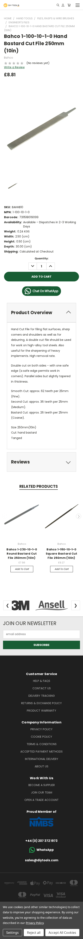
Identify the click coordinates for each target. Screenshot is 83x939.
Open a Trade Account (41, 800)
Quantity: (42, 258)
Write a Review (14, 67)
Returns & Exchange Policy (41, 703)
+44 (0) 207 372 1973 (41, 841)
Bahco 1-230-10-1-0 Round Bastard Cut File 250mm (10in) (21, 553)
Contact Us (41, 688)
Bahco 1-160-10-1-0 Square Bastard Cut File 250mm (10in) (61, 553)
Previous (4, 516)
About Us (41, 766)
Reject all (33, 932)
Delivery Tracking (41, 696)
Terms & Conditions (42, 744)
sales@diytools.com (41, 860)
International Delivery (41, 759)
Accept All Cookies (62, 932)
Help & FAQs (41, 681)
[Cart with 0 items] (69, 5)
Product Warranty (41, 711)
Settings (12, 932)
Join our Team (41, 792)
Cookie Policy (41, 737)
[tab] (41, 312)
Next (78, 516)
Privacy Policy (41, 729)
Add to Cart (22, 569)
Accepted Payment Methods (41, 752)
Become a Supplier (41, 785)
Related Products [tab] (38, 486)
